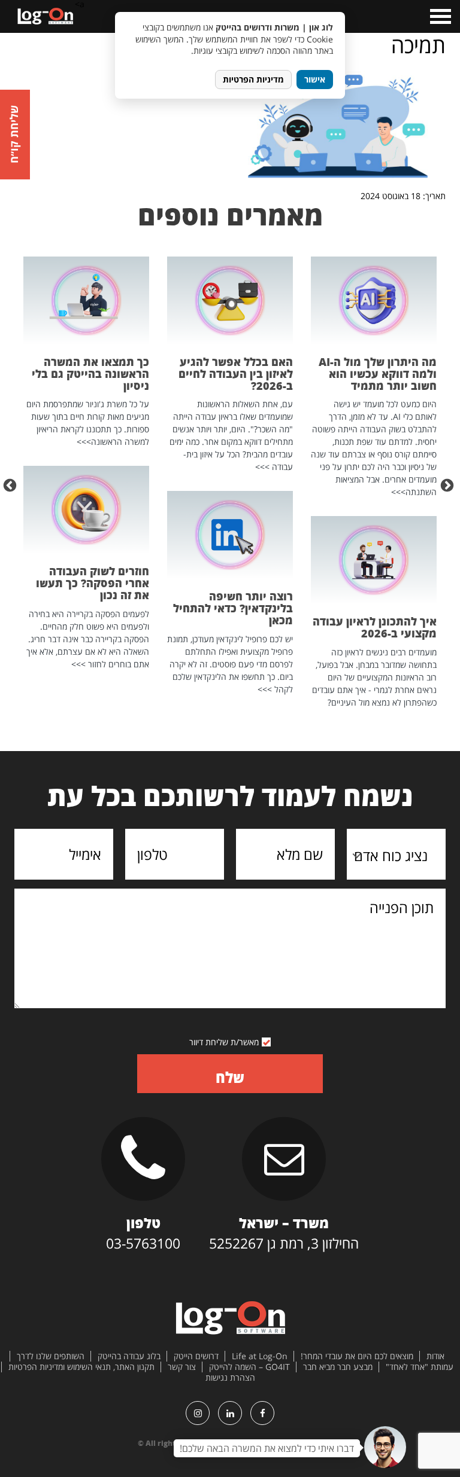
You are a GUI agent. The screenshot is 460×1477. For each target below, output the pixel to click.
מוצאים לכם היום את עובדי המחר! (357, 1356)
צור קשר (182, 1367)
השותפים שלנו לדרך (50, 1356)
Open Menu (439, 16)
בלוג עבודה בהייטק (129, 1356)
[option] (374, 483)
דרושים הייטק (196, 1356)
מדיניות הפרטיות (253, 79)
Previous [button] (449, 484)
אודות (435, 1356)
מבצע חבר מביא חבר (338, 1367)
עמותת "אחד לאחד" (419, 1367)
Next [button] (11, 484)
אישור (314, 79)
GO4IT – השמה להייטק (249, 1367)
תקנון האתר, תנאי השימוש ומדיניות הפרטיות (81, 1367)
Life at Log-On (260, 1356)
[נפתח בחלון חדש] (262, 1413)
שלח (230, 1077)
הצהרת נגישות (230, 1377)
